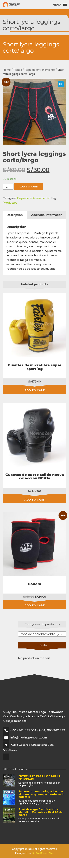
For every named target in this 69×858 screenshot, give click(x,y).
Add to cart (29, 186)
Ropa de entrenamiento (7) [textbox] (41, 634)
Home (7, 69)
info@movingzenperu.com (28, 737)
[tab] (14, 215)
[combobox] (42, 634)
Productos (10, 203)
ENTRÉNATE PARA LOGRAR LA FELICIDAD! (39, 777)
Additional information (46, 215)
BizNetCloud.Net (43, 853)
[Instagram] (6, 760)
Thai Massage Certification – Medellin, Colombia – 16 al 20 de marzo (40, 812)
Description (15, 215)
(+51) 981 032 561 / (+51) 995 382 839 (37, 730)
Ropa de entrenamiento (40, 69)
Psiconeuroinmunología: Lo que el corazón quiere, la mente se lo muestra (41, 794)
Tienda (17, 69)
